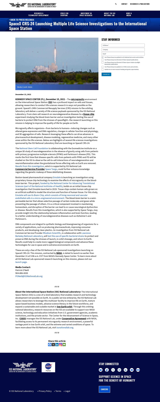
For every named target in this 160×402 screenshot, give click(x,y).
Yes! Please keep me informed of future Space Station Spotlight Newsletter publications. (122, 63)
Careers (104, 389)
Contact (124, 4)
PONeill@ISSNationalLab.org (28, 276)
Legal (67, 391)
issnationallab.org (64, 327)
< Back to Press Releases (21, 19)
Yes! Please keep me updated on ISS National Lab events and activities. (124, 57)
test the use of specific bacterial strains (66, 236)
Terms (58, 391)
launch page (21, 262)
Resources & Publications (140, 4)
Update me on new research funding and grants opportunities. (122, 69)
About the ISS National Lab (109, 14)
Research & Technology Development (38, 14)
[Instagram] (60, 344)
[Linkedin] (57, 344)
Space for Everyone (64, 14)
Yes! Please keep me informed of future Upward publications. (121, 60)
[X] (53, 344)
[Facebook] (49, 344)
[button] (115, 4)
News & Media (129, 14)
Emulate (57, 177)
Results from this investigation (29, 166)
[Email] (64, 344)
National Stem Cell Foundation (33, 148)
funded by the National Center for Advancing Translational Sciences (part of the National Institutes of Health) (55, 185)
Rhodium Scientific (52, 233)
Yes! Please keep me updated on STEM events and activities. (121, 67)
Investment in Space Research (86, 14)
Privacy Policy (45, 391)
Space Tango (51, 169)
